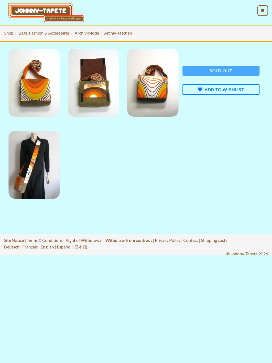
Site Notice (14, 240)
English (47, 246)
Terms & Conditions (45, 240)
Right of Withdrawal (84, 240)
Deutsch (11, 246)
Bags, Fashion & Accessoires (44, 32)
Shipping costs (214, 240)
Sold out (221, 70)
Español (64, 246)
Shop (9, 32)
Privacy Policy (167, 240)
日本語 (80, 246)
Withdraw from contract (128, 240)
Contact (190, 240)
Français (30, 246)
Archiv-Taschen (118, 32)
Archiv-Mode (87, 32)
